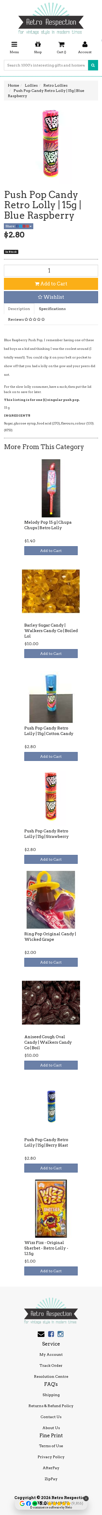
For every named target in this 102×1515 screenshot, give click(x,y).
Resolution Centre (51, 1376)
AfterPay (51, 1468)
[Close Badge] (86, 1498)
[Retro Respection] (51, 17)
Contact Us (51, 1417)
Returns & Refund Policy (51, 1406)
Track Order (51, 1365)
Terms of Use (51, 1446)
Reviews (16, 319)
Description (19, 309)
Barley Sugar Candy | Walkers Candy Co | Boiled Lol (51, 631)
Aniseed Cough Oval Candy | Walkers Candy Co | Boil (48, 1042)
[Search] (93, 65)
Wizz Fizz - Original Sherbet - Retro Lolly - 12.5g (46, 1248)
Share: (10, 226)
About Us (51, 1428)
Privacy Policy (51, 1457)
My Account (51, 1354)
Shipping (51, 1395)
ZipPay (51, 1479)
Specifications (52, 309)
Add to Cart (53, 283)
